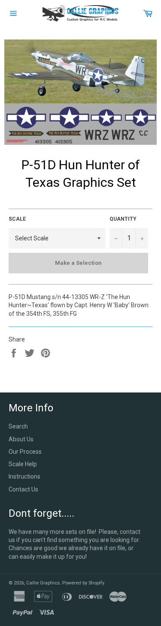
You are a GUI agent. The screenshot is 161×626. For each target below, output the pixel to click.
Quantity (123, 219)
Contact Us (23, 489)
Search (18, 426)
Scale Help (23, 464)
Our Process (25, 451)
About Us (21, 439)
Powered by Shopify (83, 583)
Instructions (24, 476)
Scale (17, 219)
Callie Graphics (43, 583)
